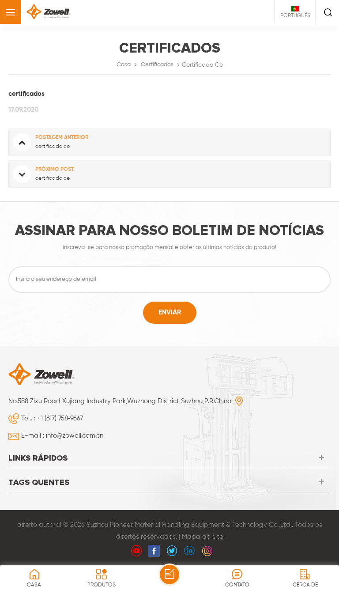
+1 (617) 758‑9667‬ (60, 418)
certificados (157, 65)
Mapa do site (202, 536)
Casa (124, 65)
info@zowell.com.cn (74, 435)
